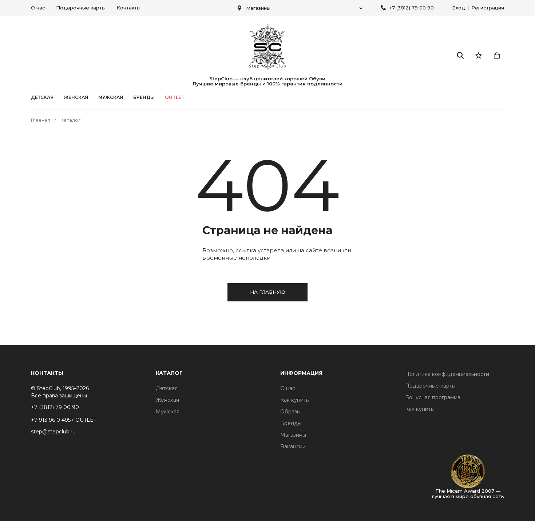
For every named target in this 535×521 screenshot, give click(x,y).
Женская (76, 97)
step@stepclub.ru (53, 431)
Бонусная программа (432, 397)
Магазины (293, 435)
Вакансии (293, 446)
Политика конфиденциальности (447, 374)
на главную (267, 292)
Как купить (294, 400)
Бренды (290, 423)
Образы (290, 411)
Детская (42, 97)
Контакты (128, 8)
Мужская (110, 97)
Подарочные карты (81, 8)
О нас (38, 8)
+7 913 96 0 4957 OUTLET (63, 420)
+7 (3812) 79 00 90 (411, 7)
